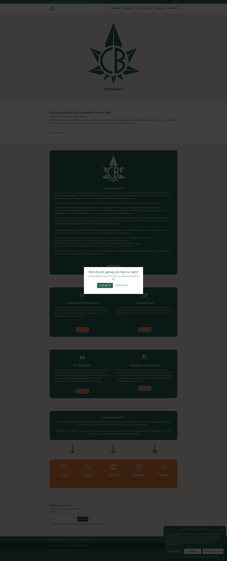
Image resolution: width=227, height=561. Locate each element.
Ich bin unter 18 (122, 285)
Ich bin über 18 (105, 285)
